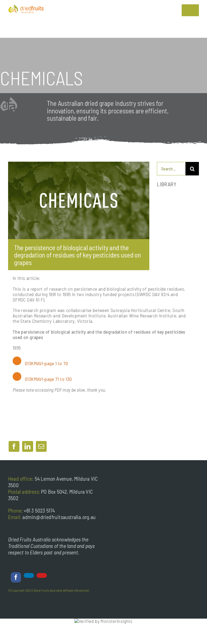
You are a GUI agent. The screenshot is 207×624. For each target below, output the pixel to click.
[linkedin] (29, 575)
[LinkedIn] (27, 446)
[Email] (41, 446)
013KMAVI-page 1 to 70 (46, 363)
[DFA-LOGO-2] (26, 7)
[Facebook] (14, 446)
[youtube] (42, 575)
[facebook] (16, 577)
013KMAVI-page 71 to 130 (48, 379)
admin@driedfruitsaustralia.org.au (59, 517)
